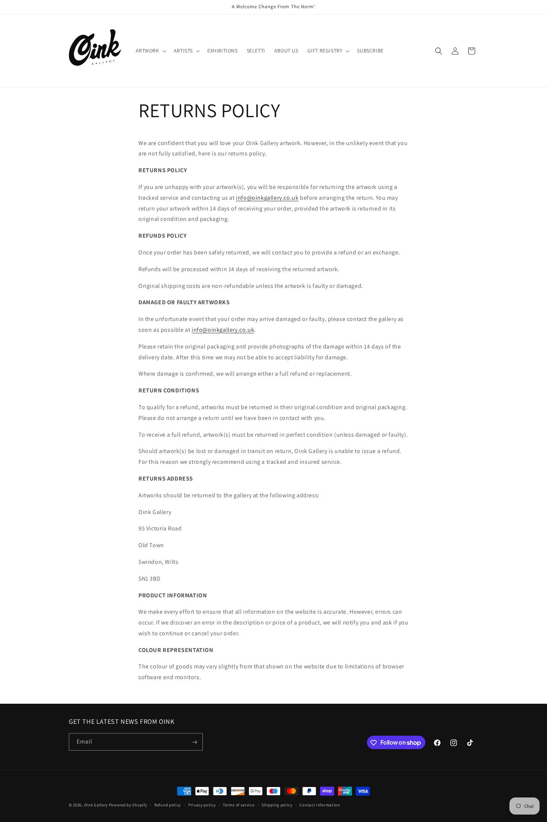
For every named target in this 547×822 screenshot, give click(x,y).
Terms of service (238, 804)
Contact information (320, 804)
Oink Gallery (96, 804)
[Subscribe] (194, 742)
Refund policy (167, 804)
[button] (150, 50)
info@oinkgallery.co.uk (267, 198)
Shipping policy (277, 804)
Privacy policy (202, 804)
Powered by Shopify (128, 804)
